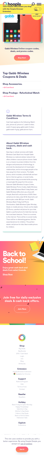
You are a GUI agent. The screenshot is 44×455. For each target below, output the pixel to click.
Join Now (22, 309)
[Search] (33, 4)
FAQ (22, 384)
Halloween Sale (22, 418)
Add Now (36, 10)
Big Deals (22, 348)
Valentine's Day (22, 409)
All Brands (22, 363)
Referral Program (22, 381)
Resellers (22, 397)
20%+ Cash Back (22, 353)
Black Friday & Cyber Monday (22, 404)
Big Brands (22, 351)
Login (22, 356)
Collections (22, 425)
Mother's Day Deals (22, 411)
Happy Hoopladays (22, 407)
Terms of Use (22, 386)
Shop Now (8, 274)
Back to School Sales (22, 415)
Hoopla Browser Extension (22, 371)
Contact (22, 389)
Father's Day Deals (22, 413)
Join (22, 359)
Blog (22, 361)
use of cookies (26, 443)
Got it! (22, 449)
